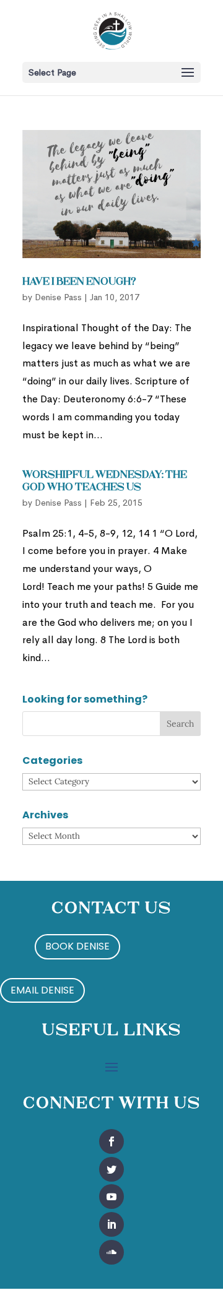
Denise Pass (58, 297)
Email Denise (42, 990)
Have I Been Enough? (79, 282)
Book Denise (77, 946)
